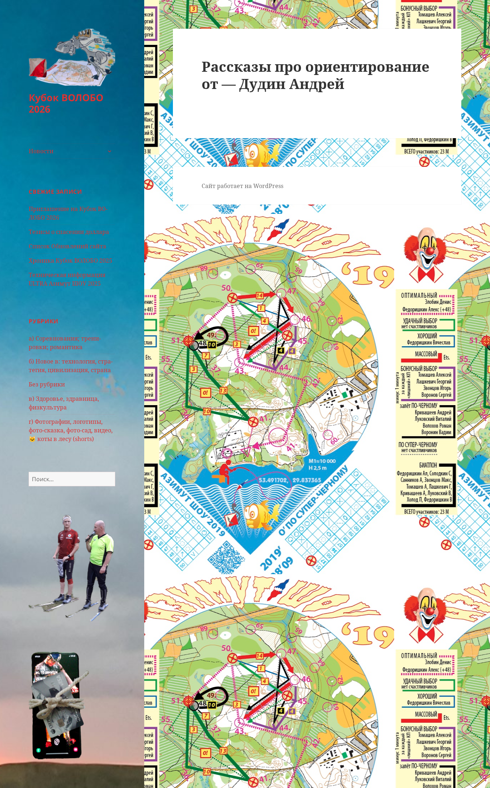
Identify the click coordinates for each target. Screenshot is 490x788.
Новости (41, 151)
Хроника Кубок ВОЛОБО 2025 (70, 260)
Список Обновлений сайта (67, 246)
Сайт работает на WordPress (242, 186)
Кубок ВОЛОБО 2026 (66, 103)
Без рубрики (47, 384)
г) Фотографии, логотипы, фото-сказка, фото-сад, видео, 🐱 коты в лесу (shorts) (71, 430)
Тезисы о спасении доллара (69, 232)
